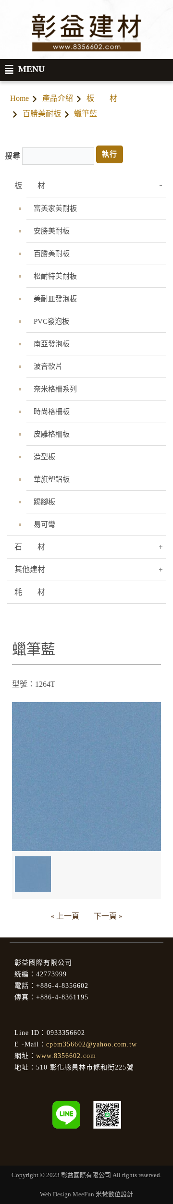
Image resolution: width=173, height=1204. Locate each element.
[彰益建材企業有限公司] (107, 1114)
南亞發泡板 (52, 344)
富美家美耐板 (55, 208)
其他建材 (29, 569)
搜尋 (12, 156)
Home (19, 98)
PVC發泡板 (51, 321)
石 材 (29, 547)
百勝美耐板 (42, 113)
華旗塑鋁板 (52, 479)
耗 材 (29, 592)
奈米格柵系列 (55, 389)
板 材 (101, 98)
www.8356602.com (66, 1055)
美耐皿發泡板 (55, 299)
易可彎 (44, 524)
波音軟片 (48, 366)
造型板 (44, 457)
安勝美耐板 (52, 231)
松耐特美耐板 (55, 276)
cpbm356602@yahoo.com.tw (91, 1044)
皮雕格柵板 (52, 434)
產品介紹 (57, 98)
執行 (109, 154)
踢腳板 (44, 502)
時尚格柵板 (52, 411)
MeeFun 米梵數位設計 (103, 1194)
